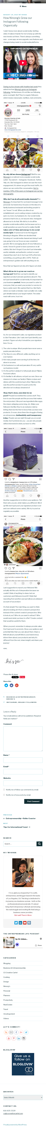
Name (6, 755)
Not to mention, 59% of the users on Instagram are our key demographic (23, 191)
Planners (6, 995)
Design (6, 981)
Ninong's (10, 699)
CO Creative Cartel (10, 972)
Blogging (6, 963)
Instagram (25, 174)
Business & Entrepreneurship (20, 697)
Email (6, 767)
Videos (6, 1018)
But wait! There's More (23, 915)
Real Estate (7, 1004)
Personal (6, 990)
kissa (24, 14)
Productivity (8, 1000)
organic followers (27, 702)
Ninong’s (6, 177)
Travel (5, 1009)
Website (7, 778)
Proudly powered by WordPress (15, 1124)
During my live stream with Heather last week (20, 87)
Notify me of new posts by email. (18, 795)
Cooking (6, 977)
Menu (24, 6)
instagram (11, 702)
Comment (7, 724)
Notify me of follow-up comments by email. (22, 790)
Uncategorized (9, 1013)
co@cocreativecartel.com (13, 1113)
